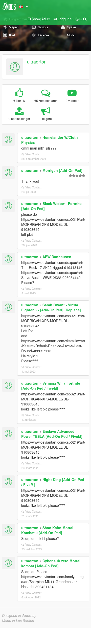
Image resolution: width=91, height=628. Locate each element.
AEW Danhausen (56, 256)
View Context (33, 154)
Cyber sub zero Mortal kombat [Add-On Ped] (50, 563)
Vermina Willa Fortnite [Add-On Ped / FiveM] (50, 386)
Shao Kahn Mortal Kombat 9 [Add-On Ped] (47, 530)
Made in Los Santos (18, 620)
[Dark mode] (77, 19)
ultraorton (37, 61)
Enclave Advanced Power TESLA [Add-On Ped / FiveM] (51, 434)
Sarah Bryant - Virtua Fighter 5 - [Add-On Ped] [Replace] (51, 307)
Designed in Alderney (19, 615)
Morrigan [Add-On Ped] (62, 170)
